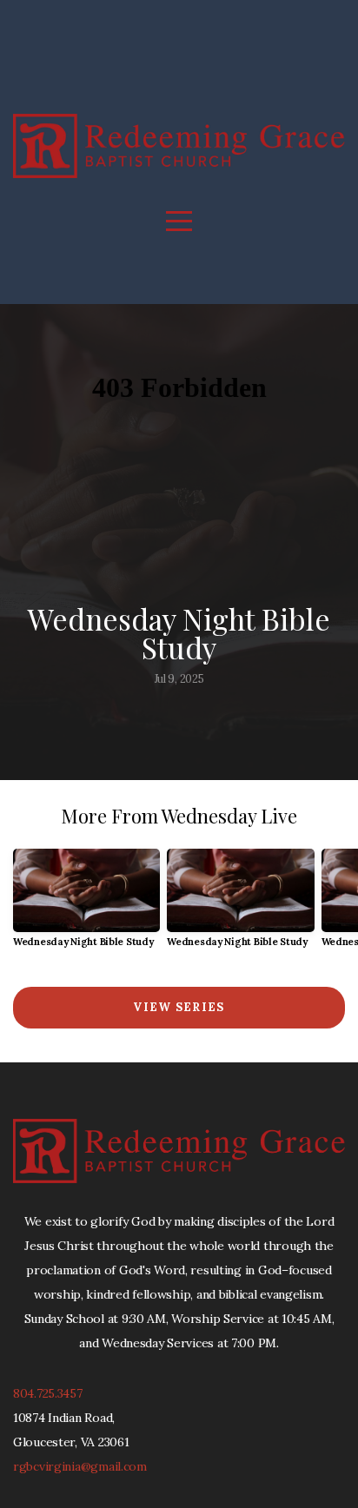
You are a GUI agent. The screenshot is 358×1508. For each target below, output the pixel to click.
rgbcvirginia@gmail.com (80, 1466)
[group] (86, 905)
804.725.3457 (48, 1393)
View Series (178, 1007)
